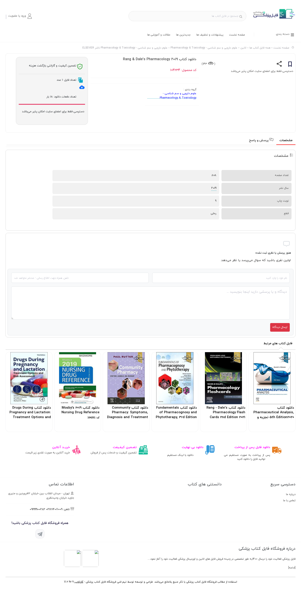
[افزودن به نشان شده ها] (290, 64)
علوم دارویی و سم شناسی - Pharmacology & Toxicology (178, 96)
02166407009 (54, 509)
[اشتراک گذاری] (279, 64)
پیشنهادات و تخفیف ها (209, 35)
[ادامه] (291, 568)
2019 (213, 188)
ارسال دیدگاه (279, 327)
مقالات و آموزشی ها (158, 35)
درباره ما (290, 494)
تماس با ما (289, 501)
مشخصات (285, 140)
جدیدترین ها (183, 35)
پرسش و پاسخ (259, 140)
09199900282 (37, 509)
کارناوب (78, 582)
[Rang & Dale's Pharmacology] (273, 19)
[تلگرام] (40, 534)
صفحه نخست (237, 35)
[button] (20, 16)
